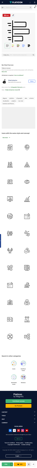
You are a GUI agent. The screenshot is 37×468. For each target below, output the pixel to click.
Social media (18, 426)
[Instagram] (22, 430)
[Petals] (10, 268)
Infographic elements (16, 87)
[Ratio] (10, 336)
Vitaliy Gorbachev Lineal (11, 90)
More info (4, 71)
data (26, 98)
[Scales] (10, 250)
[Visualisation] (27, 182)
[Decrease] (27, 216)
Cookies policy (29, 442)
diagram (5, 98)
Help (3, 419)
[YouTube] (26, 430)
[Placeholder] (27, 147)
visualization (6, 101)
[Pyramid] (27, 164)
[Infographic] (27, 268)
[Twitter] (14, 430)
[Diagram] (10, 147)
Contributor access (18, 401)
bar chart (20, 101)
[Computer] (10, 199)
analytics (13, 101)
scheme (31, 98)
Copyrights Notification (14, 444)
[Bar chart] (10, 164)
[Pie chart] (10, 216)
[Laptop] (10, 182)
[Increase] (10, 285)
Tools (4, 415)
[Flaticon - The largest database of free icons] (16, 2)
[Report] (10, 319)
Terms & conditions (10, 442)
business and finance (8, 103)
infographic (19, 98)
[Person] (10, 233)
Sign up (18, 438)
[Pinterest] (18, 430)
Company (5, 422)
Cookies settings (25, 444)
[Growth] (27, 319)
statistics (11, 98)
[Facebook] (10, 430)
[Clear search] (27, 7)
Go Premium (18, 406)
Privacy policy (19, 442)
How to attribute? (19, 75)
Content (4, 412)
